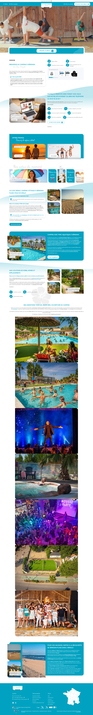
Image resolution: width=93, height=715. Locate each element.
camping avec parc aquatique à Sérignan (69, 251)
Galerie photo (50, 697)
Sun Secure (24, 215)
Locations (50, 699)
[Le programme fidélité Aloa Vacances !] (61, 182)
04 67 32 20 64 (17, 695)
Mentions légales (59, 711)
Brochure (34, 700)
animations (15, 309)
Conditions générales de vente (38, 702)
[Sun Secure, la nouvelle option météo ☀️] (28, 182)
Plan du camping (35, 699)
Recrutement (50, 704)
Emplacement (50, 700)
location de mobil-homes (37, 278)
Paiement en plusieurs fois (70, 176)
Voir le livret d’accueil (15, 224)
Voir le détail (18, 156)
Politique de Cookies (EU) (67, 711)
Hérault (57, 652)
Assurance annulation (36, 697)
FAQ (49, 695)
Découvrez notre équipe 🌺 (52, 176)
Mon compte (13, 4)
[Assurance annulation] (80, 182)
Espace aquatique (51, 702)
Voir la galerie (53, 257)
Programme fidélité (36, 695)
